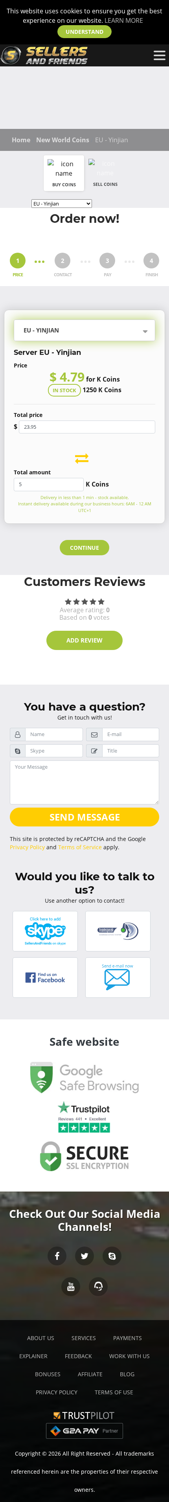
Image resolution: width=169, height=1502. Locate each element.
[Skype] (112, 1256)
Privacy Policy (27, 847)
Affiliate (90, 1374)
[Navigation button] (159, 55)
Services (84, 1338)
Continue (84, 547)
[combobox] (103, 331)
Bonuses (48, 1374)
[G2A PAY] (84, 1430)
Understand (84, 31)
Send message (85, 816)
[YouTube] (70, 1286)
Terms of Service (80, 847)
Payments (127, 1338)
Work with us (129, 1356)
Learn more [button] (124, 20)
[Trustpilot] (84, 1414)
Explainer (33, 1356)
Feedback (78, 1356)
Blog (127, 1374)
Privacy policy (56, 1392)
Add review (84, 640)
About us (40, 1338)
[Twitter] (84, 1256)
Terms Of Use (114, 1392)
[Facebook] (57, 1256)
